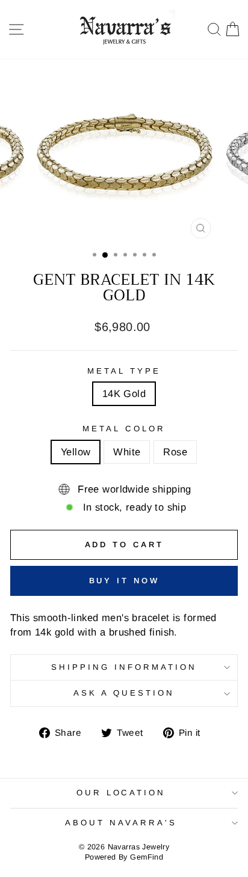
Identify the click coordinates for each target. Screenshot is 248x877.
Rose (175, 452)
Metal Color (124, 428)
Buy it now (124, 580)
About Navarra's (121, 822)
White (126, 452)
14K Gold (124, 393)
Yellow (75, 452)
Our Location (121, 792)
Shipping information (124, 667)
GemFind (146, 857)
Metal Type (124, 370)
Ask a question (124, 692)
